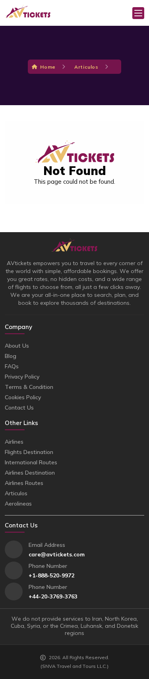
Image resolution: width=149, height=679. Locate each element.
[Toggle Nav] (138, 13)
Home (47, 67)
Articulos (86, 67)
